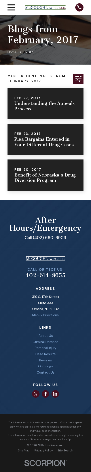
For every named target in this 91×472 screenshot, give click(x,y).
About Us (45, 336)
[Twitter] (36, 394)
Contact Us (46, 372)
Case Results (45, 354)
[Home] (45, 7)
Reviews (45, 360)
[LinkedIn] (55, 394)
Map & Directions (45, 315)
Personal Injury (46, 348)
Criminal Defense (45, 342)
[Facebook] (45, 394)
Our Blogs (45, 366)
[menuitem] (24, 450)
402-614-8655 (45, 275)
